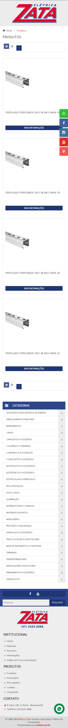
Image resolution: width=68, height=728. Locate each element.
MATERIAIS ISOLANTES (17, 512)
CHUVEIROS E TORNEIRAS (18, 446)
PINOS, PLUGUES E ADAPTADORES (22, 539)
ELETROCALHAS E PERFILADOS (20, 479)
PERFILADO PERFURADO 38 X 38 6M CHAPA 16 (32, 112)
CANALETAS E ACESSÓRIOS (19, 439)
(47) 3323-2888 (24, 709)
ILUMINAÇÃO (12, 499)
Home (9, 30)
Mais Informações (34, 127)
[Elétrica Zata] (34, 12)
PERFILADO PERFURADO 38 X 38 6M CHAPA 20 (32, 273)
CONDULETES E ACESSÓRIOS (20, 459)
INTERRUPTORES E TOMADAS (20, 505)
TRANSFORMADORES (16, 559)
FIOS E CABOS (13, 492)
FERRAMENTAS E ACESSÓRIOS (20, 572)
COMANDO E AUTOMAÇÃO (19, 452)
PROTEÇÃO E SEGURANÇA (19, 525)
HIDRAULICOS (13, 579)
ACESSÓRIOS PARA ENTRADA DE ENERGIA (26, 412)
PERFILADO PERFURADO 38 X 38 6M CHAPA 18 (32, 192)
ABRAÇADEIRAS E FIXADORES (20, 419)
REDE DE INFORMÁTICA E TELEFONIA (23, 545)
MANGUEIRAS (12, 519)
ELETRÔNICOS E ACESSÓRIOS (20, 472)
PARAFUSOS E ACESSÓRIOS (19, 532)
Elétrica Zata (24, 719)
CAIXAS (9, 432)
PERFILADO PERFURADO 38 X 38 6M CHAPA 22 (32, 353)
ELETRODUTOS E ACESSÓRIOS (20, 465)
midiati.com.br (43, 725)
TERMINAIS (11, 552)
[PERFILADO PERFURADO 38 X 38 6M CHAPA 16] (34, 84)
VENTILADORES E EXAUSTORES (21, 565)
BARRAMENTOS (13, 426)
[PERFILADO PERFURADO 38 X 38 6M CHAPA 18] (34, 164)
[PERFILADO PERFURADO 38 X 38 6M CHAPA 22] (34, 325)
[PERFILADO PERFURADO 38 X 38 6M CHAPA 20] (34, 244)
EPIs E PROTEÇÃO (14, 486)
